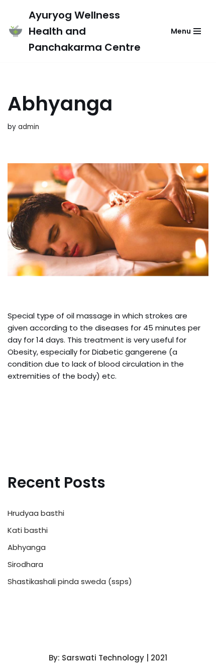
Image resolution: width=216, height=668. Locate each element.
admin (28, 127)
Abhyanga (27, 547)
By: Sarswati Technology (96, 657)
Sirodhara (25, 564)
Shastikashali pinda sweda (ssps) (70, 581)
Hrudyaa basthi (36, 513)
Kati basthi (28, 530)
